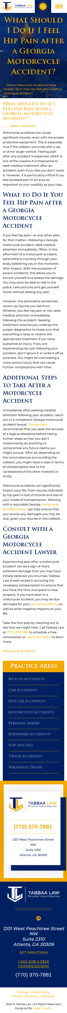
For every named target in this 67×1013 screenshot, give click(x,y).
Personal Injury (24, 723)
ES (43, 6)
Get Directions (33, 952)
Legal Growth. (42, 1008)
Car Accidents (22, 690)
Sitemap (23, 992)
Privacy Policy (40, 992)
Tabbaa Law (37, 424)
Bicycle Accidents (26, 679)
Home (10, 85)
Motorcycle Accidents (31, 85)
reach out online (38, 637)
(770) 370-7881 (17, 632)
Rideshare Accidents (29, 734)
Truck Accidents (25, 756)
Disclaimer (48, 996)
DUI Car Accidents (26, 701)
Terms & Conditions (25, 996)
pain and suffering (44, 604)
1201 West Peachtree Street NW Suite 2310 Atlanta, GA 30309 (33, 847)
